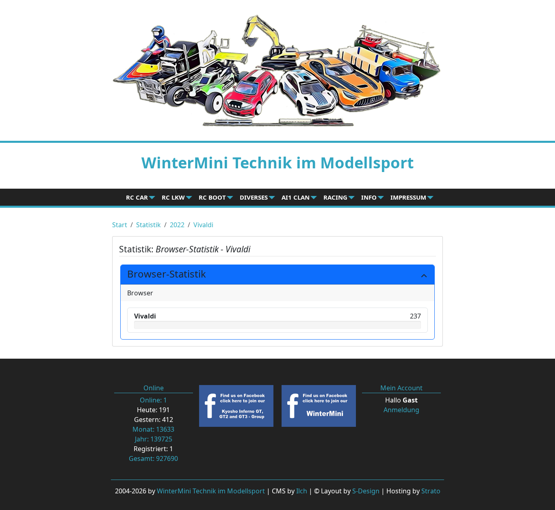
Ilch (301, 490)
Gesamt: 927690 (153, 458)
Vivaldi (203, 224)
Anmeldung (401, 409)
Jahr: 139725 (153, 439)
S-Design (365, 490)
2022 (177, 224)
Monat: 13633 (153, 429)
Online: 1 (153, 400)
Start (119, 224)
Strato (430, 490)
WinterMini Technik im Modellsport (211, 490)
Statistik (148, 224)
